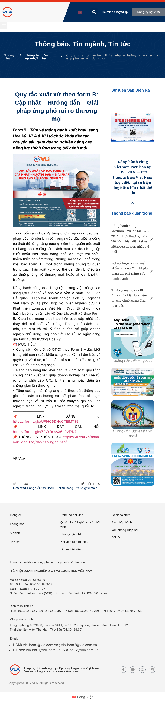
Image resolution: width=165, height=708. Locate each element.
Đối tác (116, 537)
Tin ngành (88, 44)
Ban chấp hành (121, 522)
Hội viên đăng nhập (115, 12)
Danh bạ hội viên (71, 515)
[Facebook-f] (123, 669)
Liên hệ (15, 542)
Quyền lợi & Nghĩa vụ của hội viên (80, 524)
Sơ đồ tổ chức (120, 515)
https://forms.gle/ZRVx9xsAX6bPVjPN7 (44, 432)
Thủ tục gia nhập (71, 534)
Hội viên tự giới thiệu (74, 541)
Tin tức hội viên (70, 549)
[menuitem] (80, 12)
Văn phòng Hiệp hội (124, 530)
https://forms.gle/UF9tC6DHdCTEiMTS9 (45, 421)
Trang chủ (9, 56)
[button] (94, 11)
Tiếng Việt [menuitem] (84, 697)
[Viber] (142, 669)
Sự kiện (15, 533)
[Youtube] (133, 669)
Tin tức (119, 44)
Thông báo (52, 44)
